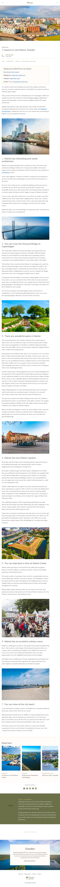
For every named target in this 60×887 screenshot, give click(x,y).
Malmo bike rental (15, 78)
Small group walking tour (18, 75)
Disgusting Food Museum (20, 81)
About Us (21, 874)
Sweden (17, 61)
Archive (34, 874)
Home (3, 61)
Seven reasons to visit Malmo (29, 61)
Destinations (10, 61)
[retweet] (27, 788)
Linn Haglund (9, 55)
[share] (24, 788)
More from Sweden (29, 861)
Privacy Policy (27, 874)
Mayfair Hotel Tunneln (13, 72)
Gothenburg (5, 172)
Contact (39, 874)
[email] (36, 788)
